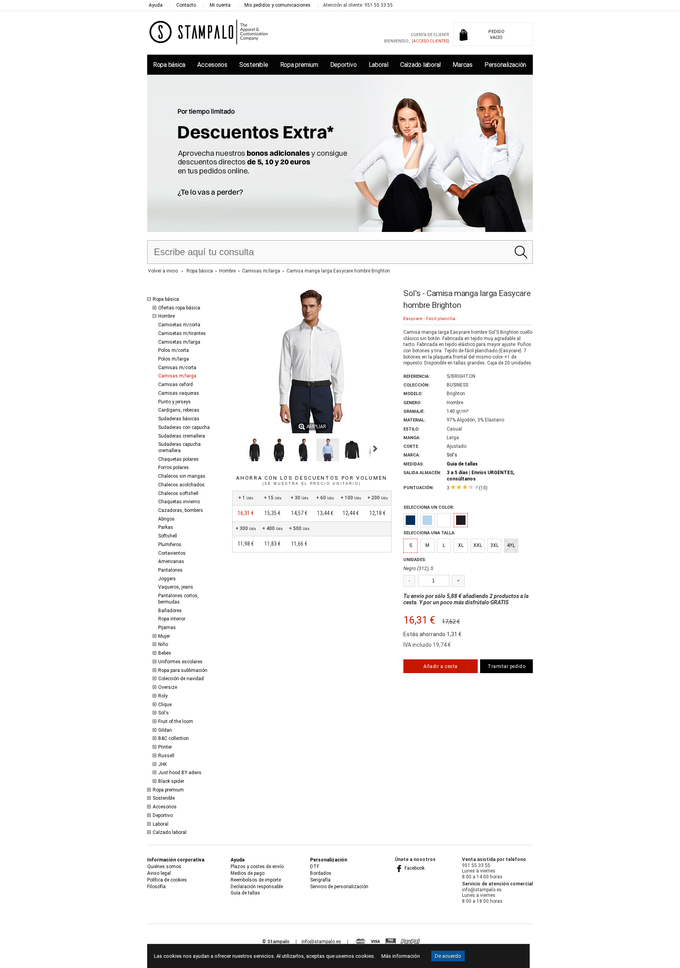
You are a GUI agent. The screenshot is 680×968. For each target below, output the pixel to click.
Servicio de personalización (339, 886)
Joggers (167, 579)
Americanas (171, 561)
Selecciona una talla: (429, 533)
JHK (162, 764)
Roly (163, 696)
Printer (165, 747)
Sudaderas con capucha (184, 427)
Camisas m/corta (177, 367)
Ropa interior (171, 619)
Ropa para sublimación (182, 670)
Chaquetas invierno (179, 501)
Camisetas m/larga (179, 342)
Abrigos (166, 519)
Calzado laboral (420, 64)
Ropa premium (299, 64)
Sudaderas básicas (179, 418)
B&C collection (173, 738)
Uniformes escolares (180, 661)
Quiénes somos (164, 866)
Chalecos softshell (178, 493)
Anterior (235, 448)
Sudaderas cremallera (181, 436)
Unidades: (414, 559)
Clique (165, 704)
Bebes (164, 653)
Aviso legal (159, 873)
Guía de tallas (245, 893)
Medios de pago (247, 873)
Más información (400, 956)
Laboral (378, 64)
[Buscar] (521, 252)
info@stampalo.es (321, 941)
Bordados (320, 873)
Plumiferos (169, 544)
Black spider (171, 781)
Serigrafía (320, 880)
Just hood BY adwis (179, 772)
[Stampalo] (208, 31)
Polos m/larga (173, 359)
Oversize (167, 687)
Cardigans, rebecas (179, 410)
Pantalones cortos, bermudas (178, 599)
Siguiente (375, 448)
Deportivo (343, 64)
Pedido (496, 34)
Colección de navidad (181, 678)
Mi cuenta (220, 5)
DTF (314, 866)
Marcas (462, 64)
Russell (166, 755)
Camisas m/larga (177, 376)
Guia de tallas (462, 464)
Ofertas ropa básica (179, 308)
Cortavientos (172, 553)
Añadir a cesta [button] (440, 666)
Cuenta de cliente (430, 35)
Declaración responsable (257, 886)
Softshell (167, 536)
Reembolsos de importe (256, 880)
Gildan (165, 730)
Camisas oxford (175, 384)
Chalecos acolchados (181, 485)
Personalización (505, 64)
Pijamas (167, 627)
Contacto (186, 5)
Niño (163, 644)
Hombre (166, 316)
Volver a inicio (163, 271)
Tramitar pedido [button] (506, 666)
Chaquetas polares (178, 459)
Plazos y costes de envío (257, 866)
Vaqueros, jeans (175, 587)
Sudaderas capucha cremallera (179, 447)
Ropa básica (169, 64)
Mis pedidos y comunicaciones (277, 5)
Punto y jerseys (174, 402)
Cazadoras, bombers (180, 510)
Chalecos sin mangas (181, 476)
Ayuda (156, 5)
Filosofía (156, 886)
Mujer (164, 636)
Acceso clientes (430, 41)
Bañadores (170, 610)
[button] (254, 450)
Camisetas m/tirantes (182, 333)
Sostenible (253, 64)
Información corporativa (175, 860)
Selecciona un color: (428, 507)
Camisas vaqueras (178, 393)
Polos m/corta (173, 350)
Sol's (163, 713)
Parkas (165, 527)
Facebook (414, 868)
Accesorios (212, 64)
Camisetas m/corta (179, 325)
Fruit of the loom (175, 721)
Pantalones (170, 570)
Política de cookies (167, 880)
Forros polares (173, 467)
